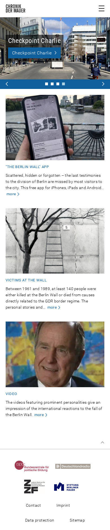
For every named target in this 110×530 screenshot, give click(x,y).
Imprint (63, 505)
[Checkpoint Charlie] (46, 83)
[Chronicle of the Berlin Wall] (57, 83)
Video (11, 394)
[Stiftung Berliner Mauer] (68, 486)
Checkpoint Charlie (32, 53)
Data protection (39, 520)
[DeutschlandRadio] (75, 466)
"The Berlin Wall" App (27, 167)
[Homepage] (15, 9)
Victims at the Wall (26, 280)
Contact (33, 505)
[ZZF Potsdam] (37, 486)
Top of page (102, 442)
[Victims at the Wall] (63, 83)
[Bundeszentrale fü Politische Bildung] (34, 466)
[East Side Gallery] (52, 83)
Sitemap (77, 520)
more (11, 194)
